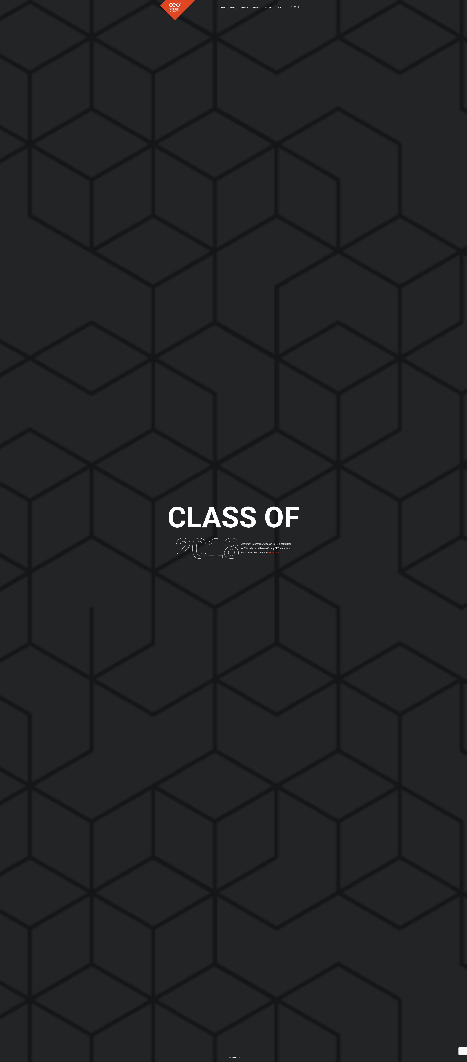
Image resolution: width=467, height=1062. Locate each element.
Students (233, 7)
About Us (256, 7)
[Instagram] (295, 7)
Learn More (273, 552)
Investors (244, 7)
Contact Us (268, 7)
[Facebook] (291, 7)
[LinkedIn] (299, 7)
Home (222, 7)
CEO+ (279, 7)
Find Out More (232, 1057)
